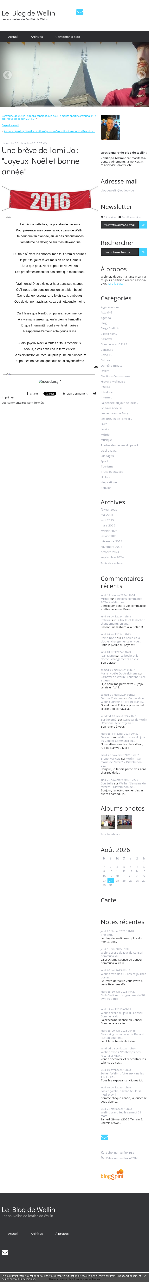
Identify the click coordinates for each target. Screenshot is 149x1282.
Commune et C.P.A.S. (114, 344)
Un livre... (107, 477)
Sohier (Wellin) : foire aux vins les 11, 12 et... (122, 1075)
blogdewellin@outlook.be (117, 190)
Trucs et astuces (112, 471)
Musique (106, 439)
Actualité (106, 312)
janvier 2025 (109, 536)
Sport (104, 461)
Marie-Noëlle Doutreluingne (119, 673)
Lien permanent (76, 393)
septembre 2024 (112, 557)
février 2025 (109, 530)
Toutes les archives (112, 563)
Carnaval (106, 339)
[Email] (79, 12)
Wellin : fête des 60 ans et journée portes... (123, 975)
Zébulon (106, 487)
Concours (107, 349)
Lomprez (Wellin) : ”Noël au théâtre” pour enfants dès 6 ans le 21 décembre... (49, 131)
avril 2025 (107, 520)
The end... (107, 935)
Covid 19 (106, 355)
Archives (37, 36)
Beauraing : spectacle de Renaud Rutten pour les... (122, 1036)
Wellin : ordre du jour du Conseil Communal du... (123, 739)
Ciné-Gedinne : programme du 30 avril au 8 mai (123, 997)
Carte (108, 900)
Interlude (107, 392)
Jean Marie (108, 655)
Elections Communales (116, 376)
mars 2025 (108, 525)
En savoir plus (27, 1279)
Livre (104, 424)
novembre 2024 (111, 546)
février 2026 (109, 509)
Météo (105, 434)
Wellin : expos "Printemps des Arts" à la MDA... (121, 1053)
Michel (105, 599)
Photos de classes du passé (119, 445)
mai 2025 (107, 514)
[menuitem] (13, 36)
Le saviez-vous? (111, 408)
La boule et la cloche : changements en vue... (123, 621)
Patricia (106, 620)
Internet (106, 397)
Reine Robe (108, 638)
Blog (104, 323)
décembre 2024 (111, 541)
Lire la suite (116, 283)
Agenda (106, 317)
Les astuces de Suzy (114, 413)
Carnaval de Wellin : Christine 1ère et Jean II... (123, 678)
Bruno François (110, 758)
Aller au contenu (12, 3)
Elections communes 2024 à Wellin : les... (121, 600)
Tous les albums (110, 834)
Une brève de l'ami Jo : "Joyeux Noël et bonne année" (41, 161)
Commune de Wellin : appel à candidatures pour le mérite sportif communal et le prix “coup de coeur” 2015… (49, 117)
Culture (105, 360)
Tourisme (107, 466)
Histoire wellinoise (113, 381)
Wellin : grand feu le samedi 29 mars (121, 1114)
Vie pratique (109, 482)
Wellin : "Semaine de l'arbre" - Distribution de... (121, 762)
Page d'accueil (10, 125)
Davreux (106, 737)
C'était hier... (109, 333)
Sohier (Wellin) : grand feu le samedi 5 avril (122, 1092)
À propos (62, 1233)
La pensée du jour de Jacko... (119, 402)
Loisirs (105, 429)
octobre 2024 (110, 552)
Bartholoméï (109, 719)
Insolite (106, 386)
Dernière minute (111, 365)
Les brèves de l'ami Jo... (116, 418)
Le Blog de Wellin (28, 12)
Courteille (107, 783)
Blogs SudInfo (110, 328)
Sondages (107, 455)
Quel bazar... (109, 450)
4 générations (110, 307)
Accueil (13, 36)
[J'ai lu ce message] (145, 1275)
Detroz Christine (112, 698)
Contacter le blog (67, 36)
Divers (105, 370)
